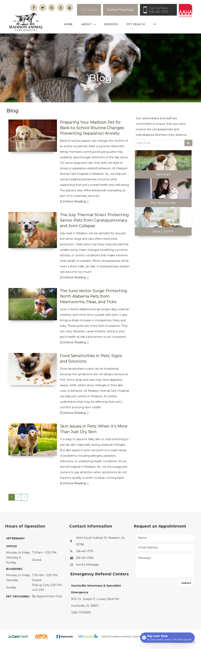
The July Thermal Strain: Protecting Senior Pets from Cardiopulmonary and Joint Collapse (94, 220)
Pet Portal (89, 10)
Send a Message (87, 564)
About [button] (86, 24)
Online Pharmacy (120, 10)
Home (68, 24)
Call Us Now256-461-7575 (158, 10)
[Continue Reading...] (74, 201)
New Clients (163, 231)
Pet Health (136, 24)
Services (111, 24)
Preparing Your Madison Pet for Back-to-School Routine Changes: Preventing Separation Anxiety (92, 128)
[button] (156, 25)
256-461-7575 (84, 551)
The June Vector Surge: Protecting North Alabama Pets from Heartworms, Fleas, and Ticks (93, 296)
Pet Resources (163, 203)
